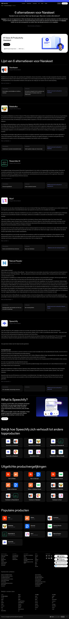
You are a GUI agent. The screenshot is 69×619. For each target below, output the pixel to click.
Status (36, 563)
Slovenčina (37, 605)
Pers (36, 565)
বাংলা (35, 609)
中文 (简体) (36, 594)
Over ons (36, 555)
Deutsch (36, 597)
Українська (53, 601)
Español (2, 602)
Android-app (3, 556)
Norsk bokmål (54, 599)
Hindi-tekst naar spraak (38, 583)
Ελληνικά (36, 607)
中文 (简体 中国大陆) (4, 596)
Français (2, 597)
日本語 (19, 599)
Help (36, 562)
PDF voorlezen (3, 584)
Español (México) (21, 602)
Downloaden (35, 3)
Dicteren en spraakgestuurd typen (6, 574)
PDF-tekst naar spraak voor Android (6, 576)
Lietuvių (53, 607)
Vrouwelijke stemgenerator (5, 577)
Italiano (2, 599)
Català (53, 609)
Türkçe (2, 604)
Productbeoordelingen (8, 5)
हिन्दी (52, 597)
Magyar (19, 594)
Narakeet (3, 19)
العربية (2, 594)
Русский (36, 601)
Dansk (36, 596)
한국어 (36, 599)
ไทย (52, 602)
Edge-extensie (3, 563)
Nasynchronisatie (15, 556)
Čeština (19, 596)
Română (36, 604)
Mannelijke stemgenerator (39, 577)
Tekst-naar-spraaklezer (38, 576)
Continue (62, 616)
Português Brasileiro (21, 601)
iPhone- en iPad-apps (4, 555)
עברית (2, 609)
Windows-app (3, 559)
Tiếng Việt (19, 604)
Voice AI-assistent (38, 574)
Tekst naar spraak (4, 553)
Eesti (2, 607)
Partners (36, 560)
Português (53, 604)
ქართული (19, 605)
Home (2, 5)
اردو (18, 610)
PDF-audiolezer (3, 581)
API (39, 3)
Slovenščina (54, 605)
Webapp (2, 560)
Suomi (19, 597)
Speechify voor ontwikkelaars (28, 555)
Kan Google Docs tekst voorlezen (40, 581)
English (53, 596)
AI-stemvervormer (38, 580)
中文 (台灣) (53, 594)
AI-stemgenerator (15, 555)
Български (2, 605)
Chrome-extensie (4, 562)
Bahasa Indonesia (21, 609)
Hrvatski (19, 607)
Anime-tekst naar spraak (5, 580)
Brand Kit (36, 566)
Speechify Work (15, 559)
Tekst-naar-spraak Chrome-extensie (6, 583)
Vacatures (36, 559)
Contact (36, 556)
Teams (25, 556)
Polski (2, 601)
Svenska (36, 602)
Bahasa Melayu (3, 610)
